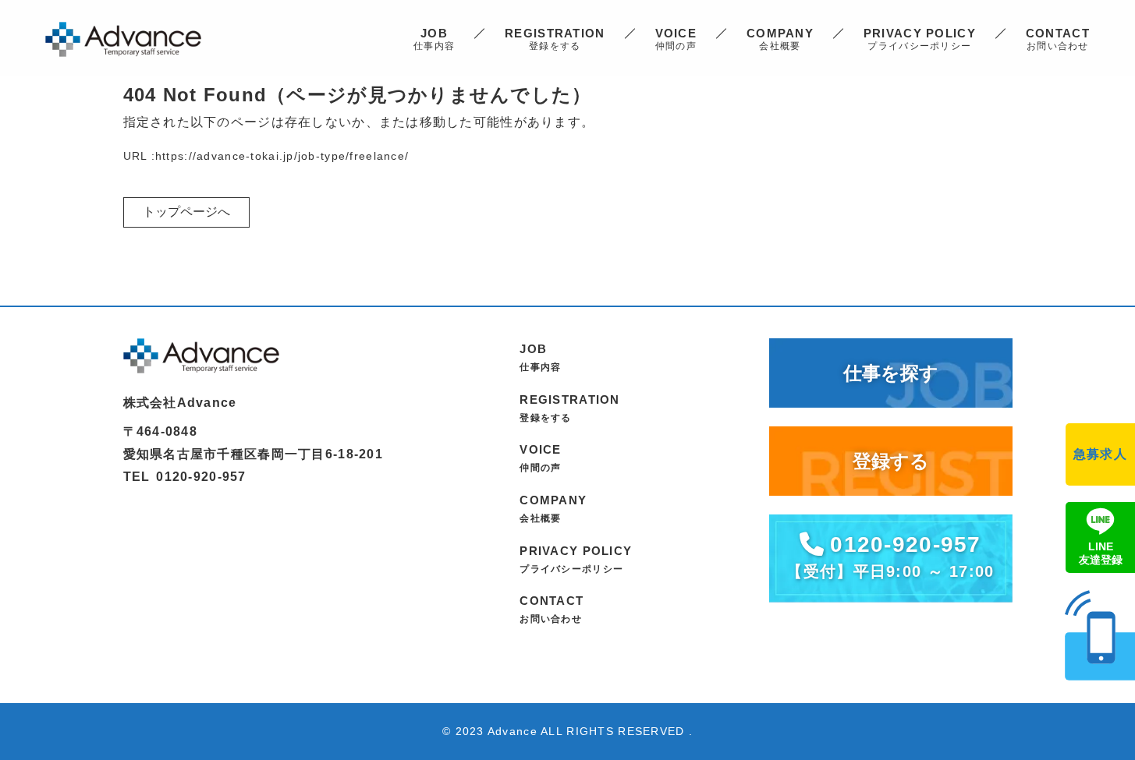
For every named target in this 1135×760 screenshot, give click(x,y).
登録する (891, 461)
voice (676, 39)
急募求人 (1100, 454)
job (434, 39)
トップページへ (186, 211)
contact (1058, 39)
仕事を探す (890, 373)
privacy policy (920, 39)
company (780, 39)
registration (555, 39)
